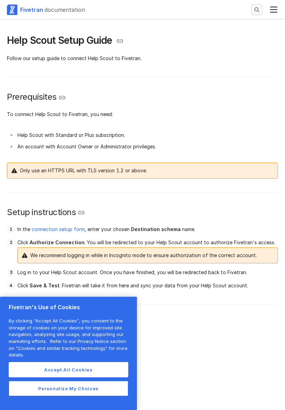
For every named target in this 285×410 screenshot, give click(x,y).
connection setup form (58, 229)
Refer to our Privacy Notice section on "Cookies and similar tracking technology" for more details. (68, 348)
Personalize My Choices (68, 388)
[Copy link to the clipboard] (119, 41)
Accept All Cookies (68, 369)
